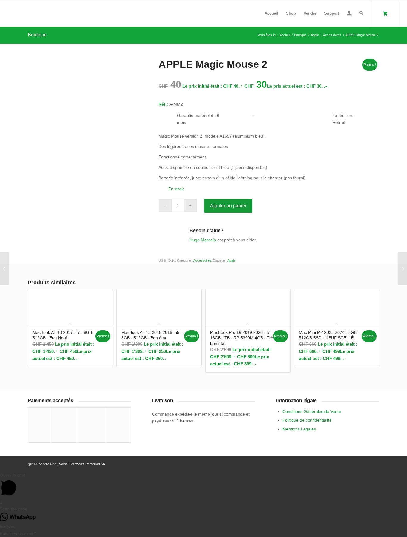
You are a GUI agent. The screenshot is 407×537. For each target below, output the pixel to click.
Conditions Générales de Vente (311, 411)
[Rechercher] (361, 13)
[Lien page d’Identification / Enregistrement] (349, 14)
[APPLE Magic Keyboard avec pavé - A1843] (402, 268)
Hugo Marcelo (202, 239)
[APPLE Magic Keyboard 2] (4, 268)
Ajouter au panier (228, 205)
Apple (231, 260)
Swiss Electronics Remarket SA (82, 464)
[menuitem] (271, 13)
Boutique (37, 34)
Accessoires (202, 260)
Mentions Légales (299, 429)
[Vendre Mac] (8, 13)
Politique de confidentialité (307, 420)
